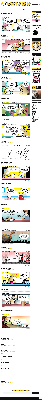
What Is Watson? (8, 7)
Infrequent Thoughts (24, 7)
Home (3, 7)
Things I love (34, 120)
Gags (18, 7)
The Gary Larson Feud (35, 116)
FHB (28, 398)
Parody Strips (11, 36)
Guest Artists (34, 110)
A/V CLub (33, 104)
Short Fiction (34, 113)
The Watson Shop (36, 7)
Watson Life (33, 121)
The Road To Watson (35, 119)
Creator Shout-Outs (34, 108)
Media (31, 7)
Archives (14, 7)
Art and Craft (34, 105)
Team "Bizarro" (34, 114)
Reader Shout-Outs (34, 112)
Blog (32, 106)
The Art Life (33, 115)
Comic (33, 107)
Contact (19, 9)
